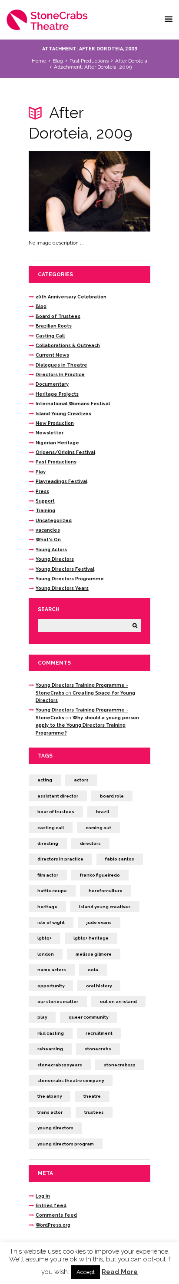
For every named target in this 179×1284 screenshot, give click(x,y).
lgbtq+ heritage (91, 938)
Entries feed (51, 1205)
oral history (99, 985)
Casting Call (50, 335)
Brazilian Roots (54, 325)
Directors (90, 843)
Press (42, 491)
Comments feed (56, 1215)
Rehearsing (50, 1048)
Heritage (47, 906)
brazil (102, 811)
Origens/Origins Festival (65, 452)
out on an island (118, 1001)
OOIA (93, 969)
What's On (48, 539)
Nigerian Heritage (57, 442)
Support (45, 500)
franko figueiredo (100, 875)
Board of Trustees (58, 316)
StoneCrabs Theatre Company (70, 1080)
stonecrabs (98, 1048)
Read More (120, 1272)
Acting (44, 780)
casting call (50, 827)
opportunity (50, 985)
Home (39, 61)
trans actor (50, 1112)
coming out (98, 827)
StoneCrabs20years (59, 1064)
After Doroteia (131, 61)
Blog (58, 61)
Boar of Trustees (55, 811)
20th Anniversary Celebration (71, 296)
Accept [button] (85, 1272)
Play (41, 471)
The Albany (49, 1096)
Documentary (52, 384)
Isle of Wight (51, 922)
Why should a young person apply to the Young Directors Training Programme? (87, 725)
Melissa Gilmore (94, 954)
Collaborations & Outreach (68, 345)
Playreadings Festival (61, 481)
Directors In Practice (60, 374)
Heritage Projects (57, 394)
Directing (47, 843)
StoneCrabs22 (120, 1064)
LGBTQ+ (44, 938)
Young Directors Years (62, 588)
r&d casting (50, 1033)
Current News (52, 354)
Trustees (94, 1112)
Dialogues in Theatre (61, 364)
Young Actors (51, 549)
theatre (92, 1096)
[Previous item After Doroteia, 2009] (59, 191)
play (42, 1017)
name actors (51, 969)
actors (81, 780)
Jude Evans (99, 922)
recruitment (99, 1033)
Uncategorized (54, 520)
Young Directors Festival (65, 569)
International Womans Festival (73, 403)
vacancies (48, 530)
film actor (47, 875)
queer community (88, 1017)
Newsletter (49, 432)
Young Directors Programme (70, 578)
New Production (55, 423)
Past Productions (89, 61)
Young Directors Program (65, 1144)
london (45, 954)
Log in (43, 1195)
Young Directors (55, 559)
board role (112, 796)
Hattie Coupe (52, 890)
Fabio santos (119, 859)
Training (45, 510)
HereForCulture (106, 890)
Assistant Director (57, 796)
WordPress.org (53, 1225)
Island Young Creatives (63, 413)
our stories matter (57, 1001)
